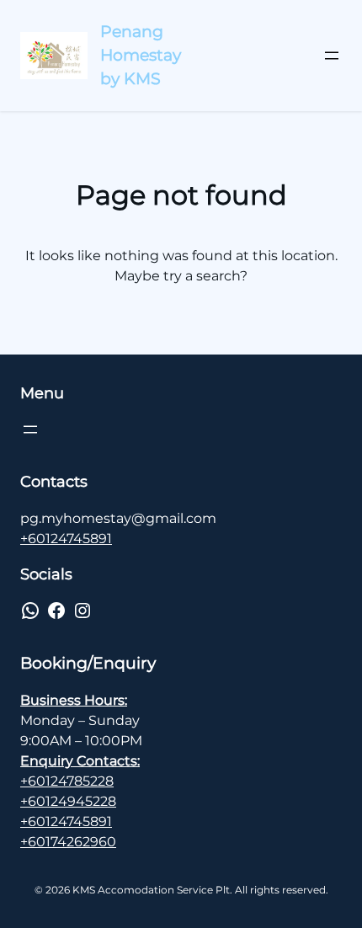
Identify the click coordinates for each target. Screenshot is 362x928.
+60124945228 (68, 801)
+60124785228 (67, 781)
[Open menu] (332, 55)
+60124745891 (66, 539)
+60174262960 (68, 842)
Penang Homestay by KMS (140, 55)
